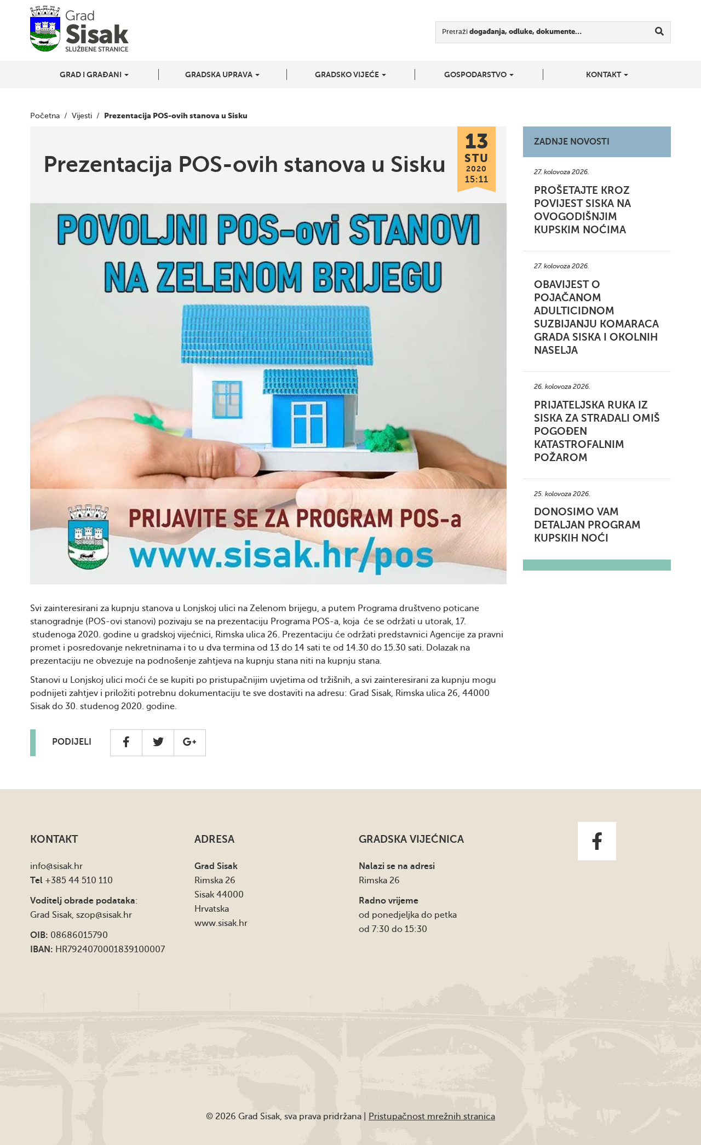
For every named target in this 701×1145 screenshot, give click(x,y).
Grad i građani (91, 74)
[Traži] (659, 32)
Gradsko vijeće (348, 74)
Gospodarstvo (476, 74)
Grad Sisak (79, 28)
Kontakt (604, 74)
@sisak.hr (64, 866)
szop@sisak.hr (104, 915)
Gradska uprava (219, 74)
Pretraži (512, 31)
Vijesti (82, 116)
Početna (45, 116)
